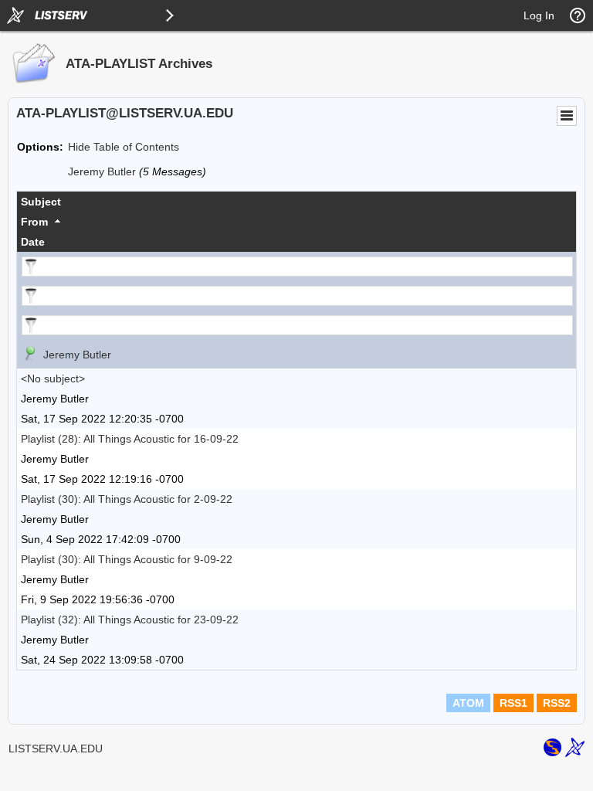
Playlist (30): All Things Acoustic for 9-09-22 (126, 559)
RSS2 (557, 703)
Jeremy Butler (102, 171)
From (34, 222)
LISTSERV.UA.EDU (55, 748)
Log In (539, 15)
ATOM (468, 703)
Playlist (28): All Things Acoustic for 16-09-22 (130, 439)
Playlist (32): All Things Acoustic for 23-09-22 (130, 619)
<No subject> (53, 378)
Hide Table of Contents (123, 147)
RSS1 (513, 703)
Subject (41, 201)
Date (33, 242)
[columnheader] (296, 202)
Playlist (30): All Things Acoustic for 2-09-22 (126, 499)
